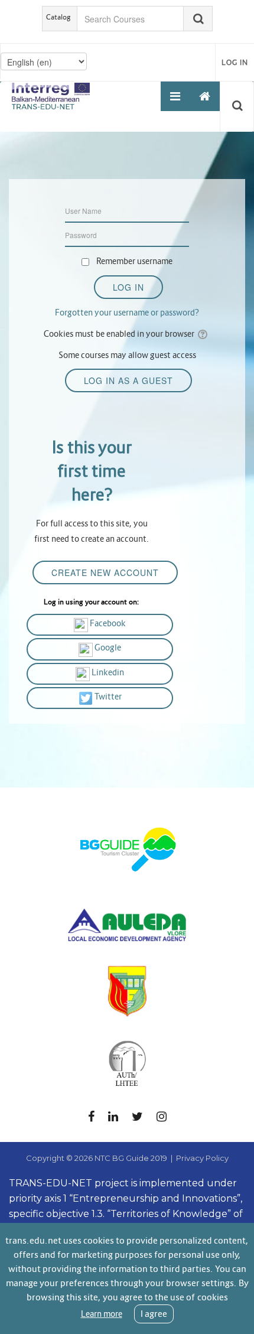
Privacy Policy (202, 1158)
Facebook (107, 623)
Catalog (58, 16)
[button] (239, 106)
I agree (154, 1313)
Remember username (134, 261)
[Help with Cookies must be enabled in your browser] (203, 333)
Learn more (101, 1314)
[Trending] (205, 96)
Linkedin (107, 672)
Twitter (107, 696)
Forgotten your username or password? (127, 312)
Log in (235, 62)
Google (107, 647)
